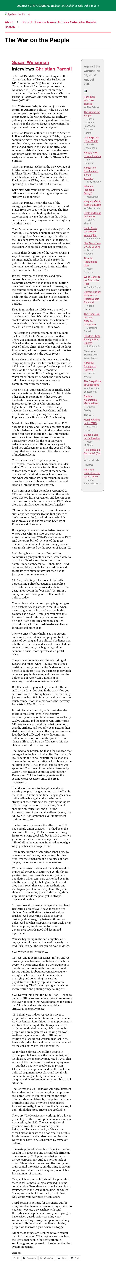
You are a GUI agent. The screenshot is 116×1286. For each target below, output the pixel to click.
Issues (51, 22)
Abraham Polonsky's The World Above (92, 473)
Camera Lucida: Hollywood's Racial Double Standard (92, 297)
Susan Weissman (30, 62)
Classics (40, 22)
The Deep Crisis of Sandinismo (92, 382)
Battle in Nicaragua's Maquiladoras (91, 400)
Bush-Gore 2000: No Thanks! (89, 100)
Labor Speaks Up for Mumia (91, 139)
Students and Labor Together (92, 436)
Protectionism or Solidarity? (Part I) (92, 453)
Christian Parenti (53, 68)
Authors (63, 22)
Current (26, 22)
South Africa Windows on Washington (90, 231)
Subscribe (77, 22)
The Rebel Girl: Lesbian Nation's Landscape (92, 319)
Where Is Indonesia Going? (89, 189)
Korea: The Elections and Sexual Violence (91, 173)
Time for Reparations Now (90, 261)
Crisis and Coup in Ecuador (92, 214)
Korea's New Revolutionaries (92, 154)
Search (10, 27)
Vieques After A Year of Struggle (92, 203)
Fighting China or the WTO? (92, 421)
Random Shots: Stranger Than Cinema (92, 339)
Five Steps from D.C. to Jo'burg (92, 244)
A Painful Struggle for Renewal (90, 366)
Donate (91, 22)
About (9, 22)
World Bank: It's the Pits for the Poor (92, 280)
